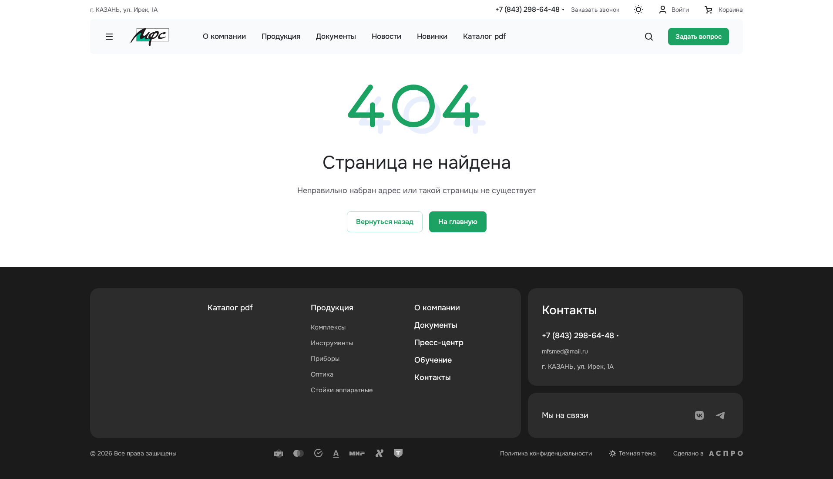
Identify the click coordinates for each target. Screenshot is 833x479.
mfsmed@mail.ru (565, 351)
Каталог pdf (230, 308)
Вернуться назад (384, 221)
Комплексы (328, 327)
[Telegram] (720, 415)
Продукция (332, 308)
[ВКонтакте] (699, 415)
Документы (435, 325)
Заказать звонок (595, 10)
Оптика (322, 374)
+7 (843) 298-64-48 (527, 9)
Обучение (433, 360)
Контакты (432, 377)
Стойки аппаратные (342, 390)
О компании (437, 308)
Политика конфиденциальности (546, 453)
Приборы (325, 358)
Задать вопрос (698, 36)
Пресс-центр (439, 342)
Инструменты (332, 343)
